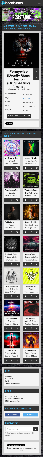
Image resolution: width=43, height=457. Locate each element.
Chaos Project (37, 321)
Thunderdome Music (32, 292)
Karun (7, 289)
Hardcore (26, 98)
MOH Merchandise (12, 401)
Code (7, 101)
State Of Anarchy (11, 292)
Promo (11, 225)
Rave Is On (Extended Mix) (16, 190)
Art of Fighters (36, 257)
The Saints (28, 161)
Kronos (27, 353)
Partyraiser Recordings (33, 195)
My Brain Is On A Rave (14, 158)
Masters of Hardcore (19, 89)
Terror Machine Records (14, 324)
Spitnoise (28, 225)
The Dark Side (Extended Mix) (17, 254)
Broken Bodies (11, 286)
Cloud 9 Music (31, 356)
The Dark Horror (31, 193)
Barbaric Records (12, 163)
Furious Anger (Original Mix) (17, 350)
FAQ (7, 381)
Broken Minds (10, 353)
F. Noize (8, 257)
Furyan (31, 289)
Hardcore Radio (11, 396)
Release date (10, 93)
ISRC (7, 105)
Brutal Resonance (12, 318)
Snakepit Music (31, 227)
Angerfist (18, 86)
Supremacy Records (32, 163)
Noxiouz (37, 225)
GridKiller (15, 289)
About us (8, 376)
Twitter (31, 414)
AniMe (27, 321)
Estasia (12, 193)
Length (8, 109)
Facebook (13, 414)
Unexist (27, 257)
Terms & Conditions (12, 383)
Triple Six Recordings (13, 195)
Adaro (33, 353)
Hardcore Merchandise (14, 398)
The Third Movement (13, 227)
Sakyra (16, 257)
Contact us (9, 378)
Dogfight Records (31, 324)
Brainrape (11, 321)
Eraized (12, 161)
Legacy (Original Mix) (33, 158)
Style (7, 97)
